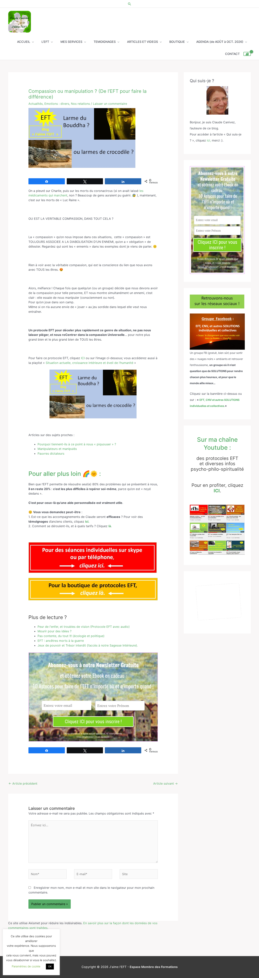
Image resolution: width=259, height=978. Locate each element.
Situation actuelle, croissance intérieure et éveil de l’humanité (89, 363)
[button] (130, 4)
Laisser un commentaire (110, 104)
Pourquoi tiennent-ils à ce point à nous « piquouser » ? (77, 444)
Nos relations (80, 104)
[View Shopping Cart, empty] (247, 54)
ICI (83, 358)
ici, (209, 140)
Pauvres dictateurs (51, 453)
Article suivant (165, 783)
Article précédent (23, 783)
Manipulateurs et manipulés (57, 449)
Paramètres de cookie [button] (26, 966)
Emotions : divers (56, 104)
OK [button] (50, 966)
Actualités (35, 104)
